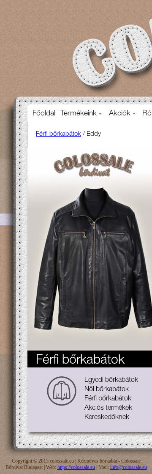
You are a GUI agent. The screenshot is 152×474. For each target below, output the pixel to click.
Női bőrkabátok (106, 389)
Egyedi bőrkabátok (111, 380)
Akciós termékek (108, 408)
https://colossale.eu (76, 467)
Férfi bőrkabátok (58, 134)
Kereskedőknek (106, 417)
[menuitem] (44, 114)
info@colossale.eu (128, 467)
